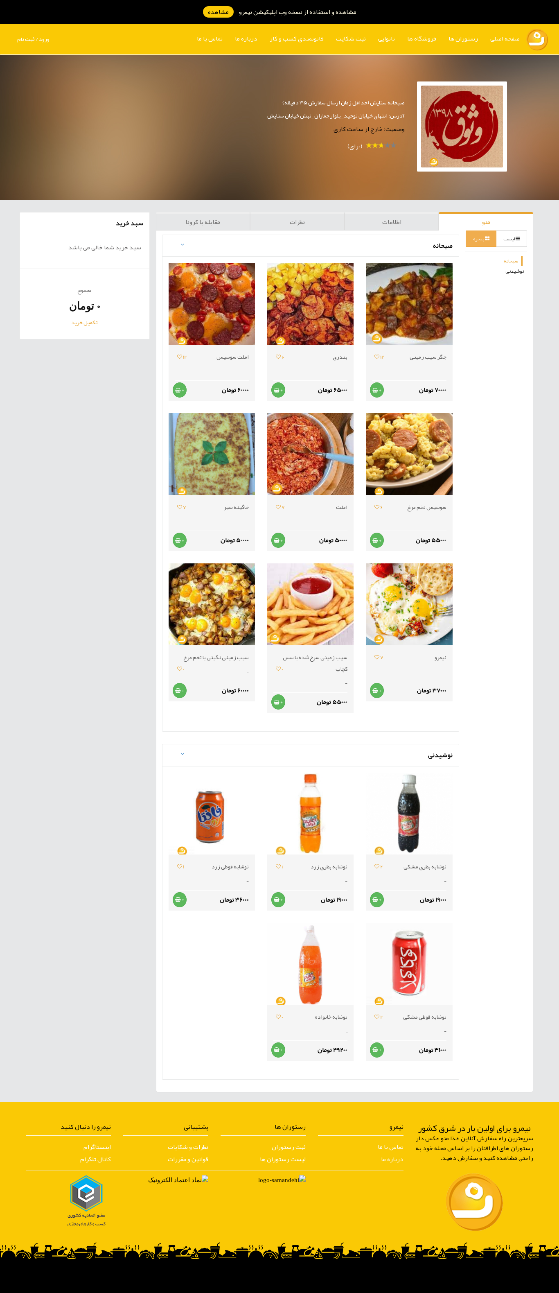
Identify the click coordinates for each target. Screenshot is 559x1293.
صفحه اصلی (505, 38)
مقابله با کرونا (202, 222)
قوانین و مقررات (188, 1159)
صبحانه (511, 261)
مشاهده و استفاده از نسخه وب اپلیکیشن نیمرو (282, 12)
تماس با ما (210, 38)
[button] (463, 38)
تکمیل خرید (84, 322)
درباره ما (246, 38)
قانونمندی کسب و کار (297, 38)
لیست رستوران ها (283, 1159)
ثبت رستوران (289, 1147)
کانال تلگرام (95, 1159)
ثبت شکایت (351, 38)
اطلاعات (391, 222)
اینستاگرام (97, 1147)
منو (486, 222)
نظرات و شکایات (188, 1147)
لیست (509, 239)
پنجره (479, 239)
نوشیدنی (514, 271)
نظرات (297, 222)
